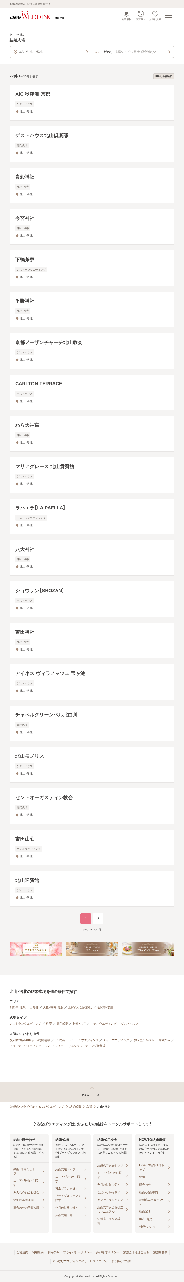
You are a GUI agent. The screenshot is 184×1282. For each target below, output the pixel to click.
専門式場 (62, 1023)
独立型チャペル (144, 1040)
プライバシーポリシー (77, 1252)
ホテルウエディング (103, 1023)
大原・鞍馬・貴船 (53, 1007)
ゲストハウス (129, 1023)
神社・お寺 (79, 1023)
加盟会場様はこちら (136, 1252)
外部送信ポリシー (107, 1252)
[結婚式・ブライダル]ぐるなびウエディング (37, 1106)
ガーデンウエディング (84, 1040)
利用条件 (53, 1252)
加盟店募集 (160, 1252)
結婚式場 (75, 1106)
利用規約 (38, 1252)
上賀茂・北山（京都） (80, 1007)
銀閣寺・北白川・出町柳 (24, 1007)
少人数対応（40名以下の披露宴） (30, 1040)
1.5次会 (60, 1040)
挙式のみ (164, 1040)
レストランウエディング (25, 1023)
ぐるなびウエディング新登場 (86, 1046)
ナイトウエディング (116, 1040)
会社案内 (22, 1252)
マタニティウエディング (25, 1046)
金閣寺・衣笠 (105, 1007)
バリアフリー (54, 1046)
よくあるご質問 (121, 1261)
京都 (89, 1106)
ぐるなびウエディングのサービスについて (79, 1261)
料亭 (49, 1023)
